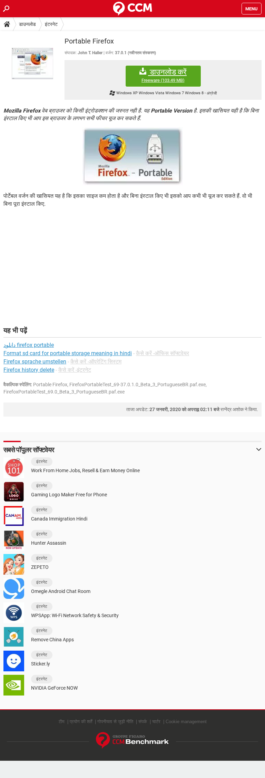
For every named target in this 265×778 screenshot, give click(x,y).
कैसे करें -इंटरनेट (74, 370)
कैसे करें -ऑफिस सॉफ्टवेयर (162, 353)
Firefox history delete (28, 370)
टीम (62, 721)
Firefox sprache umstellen (34, 361)
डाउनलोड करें (164, 75)
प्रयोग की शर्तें (81, 721)
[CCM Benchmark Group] (132, 740)
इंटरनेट (51, 24)
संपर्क (142, 721)
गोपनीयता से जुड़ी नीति (115, 721)
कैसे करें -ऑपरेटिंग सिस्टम (95, 361)
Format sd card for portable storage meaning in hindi (67, 353)
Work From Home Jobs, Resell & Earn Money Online (85, 470)
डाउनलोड (27, 24)
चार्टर (156, 721)
